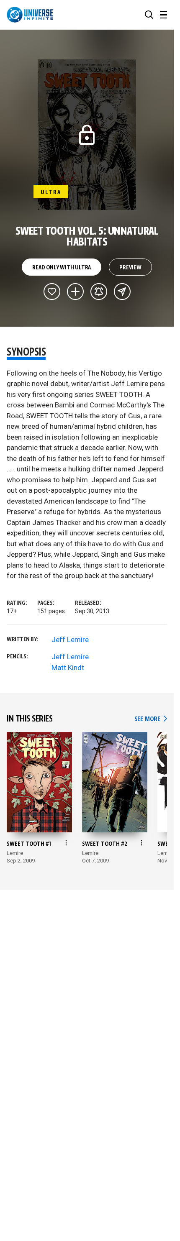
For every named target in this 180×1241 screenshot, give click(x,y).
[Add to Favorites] (52, 291)
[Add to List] (75, 291)
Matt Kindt (67, 667)
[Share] (122, 291)
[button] (149, 15)
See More (150, 719)
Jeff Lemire (70, 639)
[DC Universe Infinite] (30, 14)
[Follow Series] (98, 291)
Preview (130, 267)
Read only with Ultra (61, 267)
